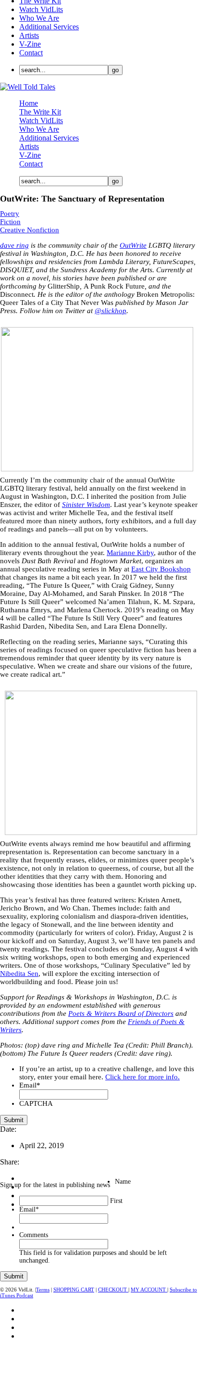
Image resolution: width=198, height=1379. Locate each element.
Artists (29, 35)
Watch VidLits (41, 9)
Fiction (10, 222)
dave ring (14, 245)
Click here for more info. (142, 1077)
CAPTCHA (36, 1103)
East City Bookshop (161, 569)
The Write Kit (40, 112)
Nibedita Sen (19, 973)
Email (29, 1085)
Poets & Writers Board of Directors (120, 1013)
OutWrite (133, 245)
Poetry (9, 213)
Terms (43, 1289)
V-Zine (30, 44)
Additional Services (49, 27)
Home (28, 103)
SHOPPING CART (73, 1289)
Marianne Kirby (130, 553)
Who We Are (39, 18)
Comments (33, 1235)
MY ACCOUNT (149, 1289)
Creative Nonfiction (29, 230)
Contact (31, 53)
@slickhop (110, 311)
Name (123, 1181)
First (116, 1200)
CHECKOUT (113, 1289)
